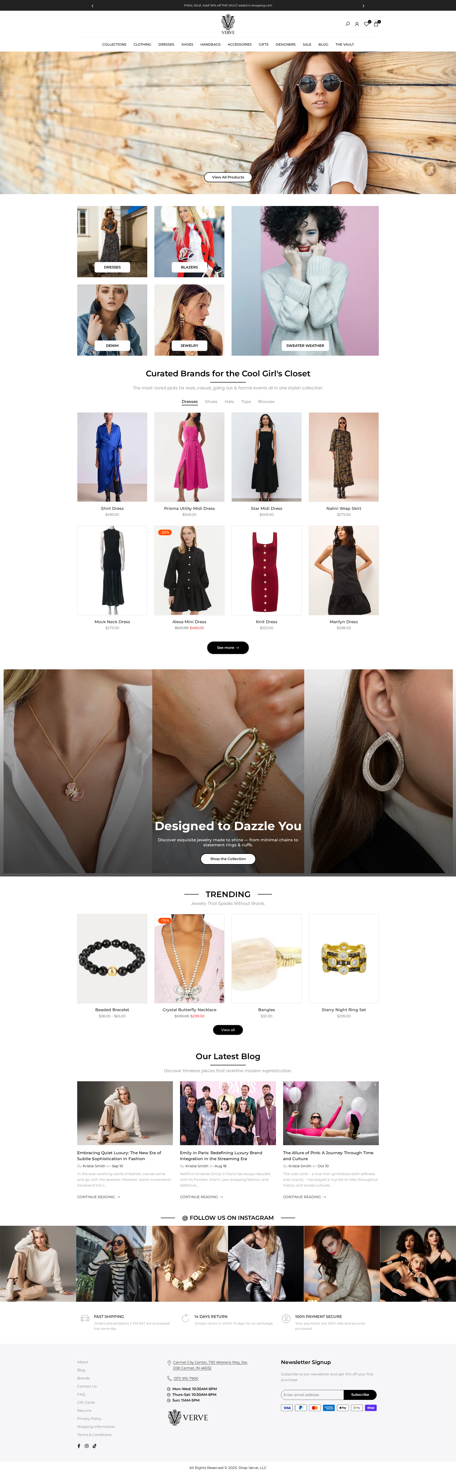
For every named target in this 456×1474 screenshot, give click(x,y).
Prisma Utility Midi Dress (189, 508)
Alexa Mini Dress (189, 621)
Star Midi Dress (266, 508)
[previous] (89, 1113)
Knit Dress (266, 621)
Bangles (266, 1009)
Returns (84, 1410)
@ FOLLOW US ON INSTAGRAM (228, 1217)
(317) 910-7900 (186, 1378)
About (82, 1362)
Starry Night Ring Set (344, 1009)
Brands (83, 1378)
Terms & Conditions (94, 1434)
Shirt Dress (112, 508)
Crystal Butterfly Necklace (189, 1009)
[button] (142, 420)
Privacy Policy (89, 1418)
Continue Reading (96, 1197)
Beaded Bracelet (112, 1009)
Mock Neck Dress (112, 621)
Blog (81, 1370)
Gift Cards (86, 1402)
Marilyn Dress (344, 621)
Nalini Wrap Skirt (343, 508)
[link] (112, 241)
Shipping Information (96, 1426)
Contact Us (87, 1386)
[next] (366, 1113)
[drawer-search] (347, 24)
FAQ (81, 1394)
